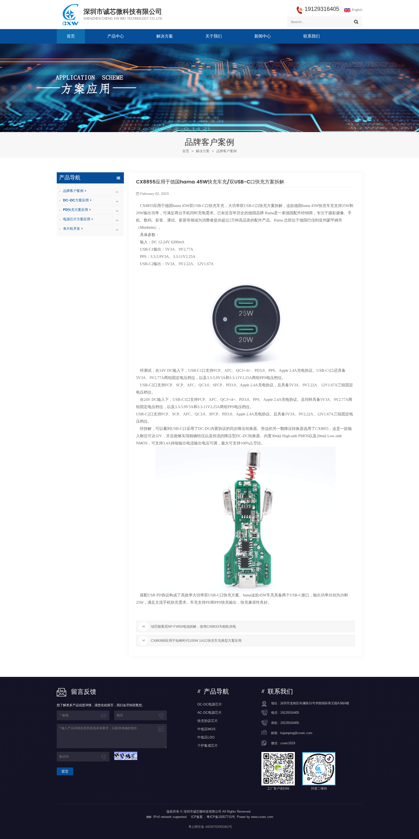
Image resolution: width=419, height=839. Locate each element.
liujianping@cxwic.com (296, 733)
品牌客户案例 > (74, 191)
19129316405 (289, 712)
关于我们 (213, 36)
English (357, 10)
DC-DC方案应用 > (77, 200)
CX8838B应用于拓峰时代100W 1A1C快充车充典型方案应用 (196, 640)
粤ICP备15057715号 (221, 817)
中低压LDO (206, 737)
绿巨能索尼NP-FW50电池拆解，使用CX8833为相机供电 (193, 626)
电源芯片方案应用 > (78, 219)
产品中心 (115, 36)
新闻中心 (262, 36)
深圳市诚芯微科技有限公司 (122, 12)
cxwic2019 (287, 743)
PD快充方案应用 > (77, 210)
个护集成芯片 (207, 745)
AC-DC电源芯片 (209, 712)
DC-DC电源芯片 (209, 704)
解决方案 (164, 36)
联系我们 (311, 36)
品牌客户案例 (226, 151)
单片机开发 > (73, 228)
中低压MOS (206, 729)
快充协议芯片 (207, 721)
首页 (71, 36)
